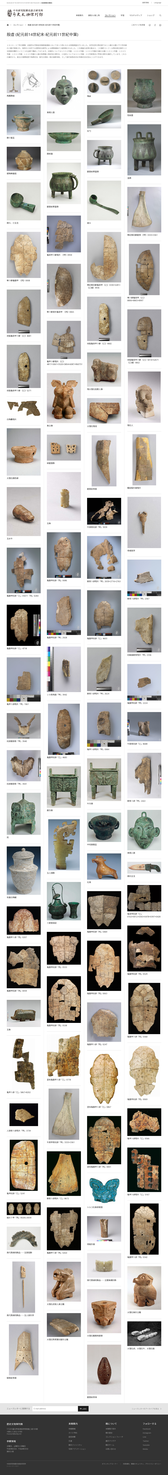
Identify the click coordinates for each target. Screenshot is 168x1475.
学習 (122, 15)
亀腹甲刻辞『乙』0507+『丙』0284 (22, 595)
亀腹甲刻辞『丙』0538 (57, 1025)
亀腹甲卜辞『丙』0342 (137, 1257)
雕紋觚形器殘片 (134, 488)
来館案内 (79, 15)
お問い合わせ (111, 1449)
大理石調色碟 (12, 478)
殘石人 (130, 425)
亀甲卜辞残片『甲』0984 (98, 749)
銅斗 (89, 223)
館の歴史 (109, 1433)
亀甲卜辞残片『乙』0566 (138, 1138)
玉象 (9, 1029)
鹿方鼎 (50, 810)
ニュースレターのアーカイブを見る (145, 1409)
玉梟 (49, 523)
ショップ (150, 15)
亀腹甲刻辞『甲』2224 (137, 703)
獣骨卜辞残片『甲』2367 (138, 598)
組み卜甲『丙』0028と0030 (19, 1217)
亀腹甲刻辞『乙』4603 (97, 638)
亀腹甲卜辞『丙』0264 (57, 1252)
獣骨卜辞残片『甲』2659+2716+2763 (104, 581)
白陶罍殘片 (11, 419)
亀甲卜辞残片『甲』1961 (18, 704)
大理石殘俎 (92, 426)
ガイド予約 (73, 1433)
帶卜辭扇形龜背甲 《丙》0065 (60, 312)
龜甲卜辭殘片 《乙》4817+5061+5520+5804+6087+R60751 (65, 363)
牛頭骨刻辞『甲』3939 (97, 527)
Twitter (146, 1441)
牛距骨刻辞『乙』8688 (137, 743)
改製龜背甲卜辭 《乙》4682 (99, 343)
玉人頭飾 (51, 873)
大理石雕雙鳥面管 (95, 1335)
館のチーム (110, 1445)
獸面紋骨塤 (92, 1397)
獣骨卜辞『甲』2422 (136, 801)
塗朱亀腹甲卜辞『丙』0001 (99, 1166)
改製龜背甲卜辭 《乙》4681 (19, 335)
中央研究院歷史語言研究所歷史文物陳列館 (25, 13)
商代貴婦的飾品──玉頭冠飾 (19, 1252)
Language (157, 2)
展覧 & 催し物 (94, 15)
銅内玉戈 (131, 876)
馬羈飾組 (11, 95)
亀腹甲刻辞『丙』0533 (57, 967)
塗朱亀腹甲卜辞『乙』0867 (99, 1107)
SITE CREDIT (15, 1466)
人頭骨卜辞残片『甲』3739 (19, 1130)
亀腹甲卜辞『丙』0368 (137, 1036)
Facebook (147, 1429)
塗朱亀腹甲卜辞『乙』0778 (59, 1079)
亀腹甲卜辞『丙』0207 (17, 937)
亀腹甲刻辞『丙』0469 (97, 931)
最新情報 (145, 2)
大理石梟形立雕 (134, 1312)
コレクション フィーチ (114, 1437)
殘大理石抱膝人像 (95, 389)
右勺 (89, 131)
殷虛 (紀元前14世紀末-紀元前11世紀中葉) (44, 25)
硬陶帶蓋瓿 (11, 173)
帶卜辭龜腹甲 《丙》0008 (18, 280)
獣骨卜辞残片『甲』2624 (98, 693)
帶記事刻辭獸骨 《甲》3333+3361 (142, 235)
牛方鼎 (90, 803)
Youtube (146, 1445)
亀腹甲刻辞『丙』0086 (57, 580)
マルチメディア (135, 15)
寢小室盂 (11, 137)
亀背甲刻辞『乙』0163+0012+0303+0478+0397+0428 (143, 915)
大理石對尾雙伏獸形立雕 (57, 1339)
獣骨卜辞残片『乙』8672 (58, 1198)
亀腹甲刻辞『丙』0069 (137, 1099)
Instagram (147, 1433)
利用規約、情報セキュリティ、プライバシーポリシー (142, 1464)
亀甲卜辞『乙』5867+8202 (19, 1092)
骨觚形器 (91, 1244)
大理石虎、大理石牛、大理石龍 (141, 1348)
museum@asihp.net (14, 1434)
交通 (70, 1441)
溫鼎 (129, 178)
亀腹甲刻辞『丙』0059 (17, 990)
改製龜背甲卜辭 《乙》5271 (19, 390)
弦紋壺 (130, 115)
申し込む (83, 1409)
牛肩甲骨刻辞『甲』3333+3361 (61, 1142)
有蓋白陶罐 (11, 897)
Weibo (145, 1449)
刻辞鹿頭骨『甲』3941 (17, 783)
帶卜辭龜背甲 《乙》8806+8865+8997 (136, 299)
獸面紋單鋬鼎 (93, 171)
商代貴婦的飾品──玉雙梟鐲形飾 (101, 1280)
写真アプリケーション (77, 1449)
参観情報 (72, 1429)
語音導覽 (72, 1437)
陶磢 (89, 96)
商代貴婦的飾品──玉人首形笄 (20, 1315)
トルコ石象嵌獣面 (95, 1207)
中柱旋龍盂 (92, 844)
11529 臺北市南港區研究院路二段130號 (22, 1429)
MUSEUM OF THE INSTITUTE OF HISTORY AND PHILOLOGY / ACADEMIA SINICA (29, 3)
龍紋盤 (50, 153)
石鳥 (89, 882)
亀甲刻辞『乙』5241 (16, 1193)
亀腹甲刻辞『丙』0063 (97, 993)
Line (144, 1437)
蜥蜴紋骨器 (11, 1378)
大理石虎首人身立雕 (55, 1304)
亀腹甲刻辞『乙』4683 (57, 757)
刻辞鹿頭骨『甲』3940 (17, 741)
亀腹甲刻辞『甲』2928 (57, 637)
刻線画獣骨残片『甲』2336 (139, 655)
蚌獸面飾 (51, 463)
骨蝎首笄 (131, 550)
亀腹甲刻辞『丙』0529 (137, 974)
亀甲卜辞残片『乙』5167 (138, 1194)
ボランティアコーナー (110, 1464)
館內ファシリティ (75, 1445)
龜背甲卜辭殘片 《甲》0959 (59, 255)
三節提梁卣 (52, 923)
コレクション (110, 15)
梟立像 (50, 425)
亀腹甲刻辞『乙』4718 (17, 648)
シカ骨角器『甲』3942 (57, 694)
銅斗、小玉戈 (12, 223)
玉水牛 (10, 538)
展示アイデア (111, 1441)
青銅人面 (51, 112)
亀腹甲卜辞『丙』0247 (97, 1044)
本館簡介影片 (111, 1429)
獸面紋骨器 (92, 489)
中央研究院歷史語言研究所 (16, 1464)
